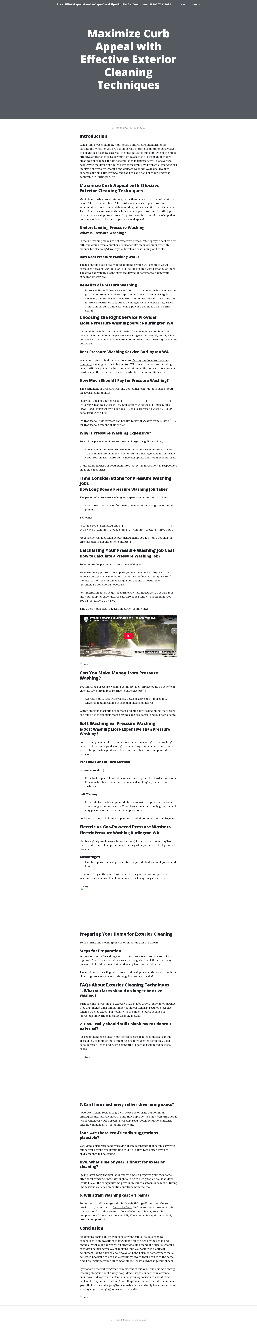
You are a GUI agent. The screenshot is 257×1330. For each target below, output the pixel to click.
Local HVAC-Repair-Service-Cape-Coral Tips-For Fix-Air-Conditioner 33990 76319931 (114, 4)
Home (182, 4)
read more (135, 148)
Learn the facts (122, 1207)
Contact (195, 4)
